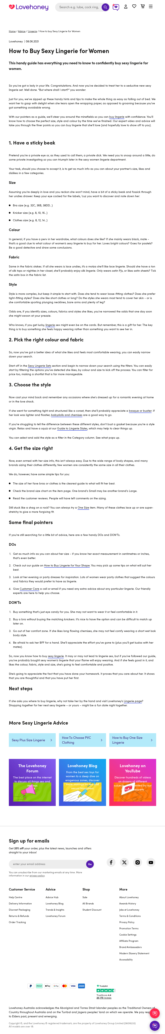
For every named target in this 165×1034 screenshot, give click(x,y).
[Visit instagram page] (137, 862)
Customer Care (29, 589)
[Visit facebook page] (111, 862)
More (123, 889)
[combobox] (82, 7)
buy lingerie (116, 117)
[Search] (105, 7)
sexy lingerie (56, 656)
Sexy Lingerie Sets (39, 366)
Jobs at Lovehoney (129, 909)
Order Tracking (17, 922)
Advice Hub (52, 897)
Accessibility (126, 959)
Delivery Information (20, 903)
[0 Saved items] (134, 6)
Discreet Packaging (19, 909)
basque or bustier (140, 411)
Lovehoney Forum (56, 915)
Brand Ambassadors (130, 947)
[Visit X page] (124, 862)
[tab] (27, 926)
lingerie (50, 325)
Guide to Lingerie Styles (72, 428)
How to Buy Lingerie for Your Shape (67, 565)
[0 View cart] (142, 6)
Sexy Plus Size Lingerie (28, 740)
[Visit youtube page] (150, 862)
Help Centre (15, 897)
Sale (84, 897)
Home (12, 31)
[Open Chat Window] (155, 1026)
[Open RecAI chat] (155, 1013)
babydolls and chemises (66, 415)
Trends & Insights (55, 909)
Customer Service (22, 889)
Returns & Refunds (19, 915)
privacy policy (37, 875)
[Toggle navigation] (151, 6)
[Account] (126, 6)
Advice (22, 31)
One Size (83, 507)
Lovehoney (83, 18)
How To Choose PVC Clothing (76, 740)
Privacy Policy (126, 922)
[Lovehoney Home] (28, 7)
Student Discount (91, 909)
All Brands (88, 903)
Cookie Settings (127, 934)
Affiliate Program (128, 940)
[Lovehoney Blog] (82, 782)
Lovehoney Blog (54, 903)
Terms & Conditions (130, 915)
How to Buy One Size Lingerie (127, 740)
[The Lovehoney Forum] (32, 782)
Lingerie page (133, 701)
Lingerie (32, 31)
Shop (86, 889)
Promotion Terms (128, 928)
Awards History (127, 903)
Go (90, 864)
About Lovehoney (129, 897)
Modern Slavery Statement (134, 953)
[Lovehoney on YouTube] (132, 782)
